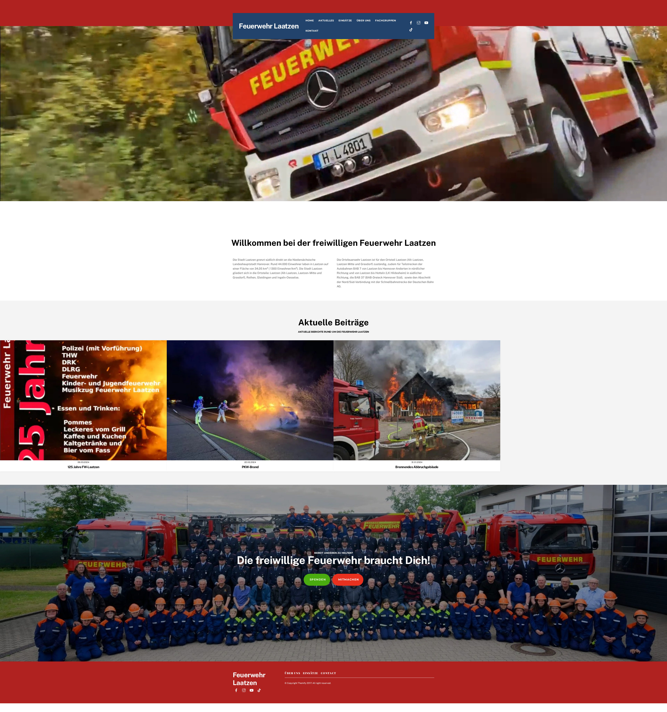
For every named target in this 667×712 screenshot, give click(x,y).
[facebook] (410, 22)
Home (310, 20)
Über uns (363, 20)
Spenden (318, 579)
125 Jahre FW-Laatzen (83, 467)
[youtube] (426, 22)
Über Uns (292, 673)
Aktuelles (326, 20)
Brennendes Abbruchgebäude (416, 467)
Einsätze (345, 20)
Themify (302, 683)
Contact (328, 673)
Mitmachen (348, 579)
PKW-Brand (250, 467)
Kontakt (312, 30)
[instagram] (418, 22)
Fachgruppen (385, 20)
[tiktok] (410, 29)
